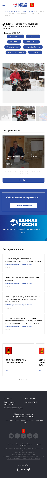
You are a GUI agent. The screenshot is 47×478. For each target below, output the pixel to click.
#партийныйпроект (33, 47)
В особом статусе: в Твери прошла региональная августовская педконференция (23, 260)
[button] (5, 171)
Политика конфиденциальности (23, 454)
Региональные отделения (10, 403)
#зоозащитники (31, 42)
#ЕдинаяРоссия (16, 36)
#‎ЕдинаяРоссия (27, 264)
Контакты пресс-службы (13, 408)
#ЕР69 (33, 36)
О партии (7, 398)
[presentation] (7, 83)
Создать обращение (23, 205)
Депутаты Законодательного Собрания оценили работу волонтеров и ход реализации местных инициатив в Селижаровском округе (23, 320)
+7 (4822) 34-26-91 (23, 416)
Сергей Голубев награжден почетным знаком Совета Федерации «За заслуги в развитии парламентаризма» (23, 299)
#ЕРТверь (14, 42)
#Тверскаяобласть (15, 264)
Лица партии (30, 398)
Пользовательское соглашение (23, 452)
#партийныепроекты (16, 52)
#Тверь (35, 52)
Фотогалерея (28, 11)
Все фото (23, 180)
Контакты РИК (31, 402)
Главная (5, 11)
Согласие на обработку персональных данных (23, 458)
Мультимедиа (15, 11)
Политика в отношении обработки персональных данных (23, 456)
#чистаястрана (12, 47)
